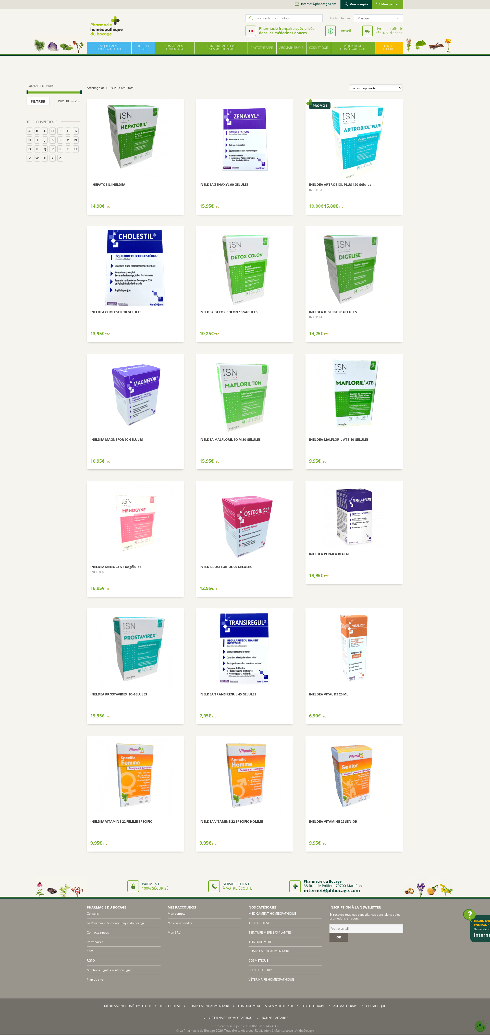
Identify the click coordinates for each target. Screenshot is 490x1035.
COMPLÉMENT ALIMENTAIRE (175, 47)
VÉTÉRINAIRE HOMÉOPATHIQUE (353, 47)
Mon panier (390, 4)
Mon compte (358, 4)
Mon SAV (174, 932)
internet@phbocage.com (318, 4)
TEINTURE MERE (260, 942)
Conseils (93, 913)
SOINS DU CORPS (261, 970)
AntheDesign (304, 1030)
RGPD (91, 960)
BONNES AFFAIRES (389, 47)
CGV (90, 951)
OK (338, 937)
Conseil (345, 30)
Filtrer (38, 101)
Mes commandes (180, 923)
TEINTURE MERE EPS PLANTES (270, 932)
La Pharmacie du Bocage (197, 1030)
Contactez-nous (98, 932)
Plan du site (95, 979)
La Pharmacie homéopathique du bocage (116, 923)
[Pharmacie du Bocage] (106, 26)
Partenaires (95, 942)
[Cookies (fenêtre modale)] (481, 1026)
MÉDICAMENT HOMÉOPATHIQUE (109, 47)
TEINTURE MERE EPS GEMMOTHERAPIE (221, 47)
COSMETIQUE (318, 47)
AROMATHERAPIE (291, 47)
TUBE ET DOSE (143, 47)
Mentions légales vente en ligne (109, 970)
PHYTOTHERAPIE (262, 47)
